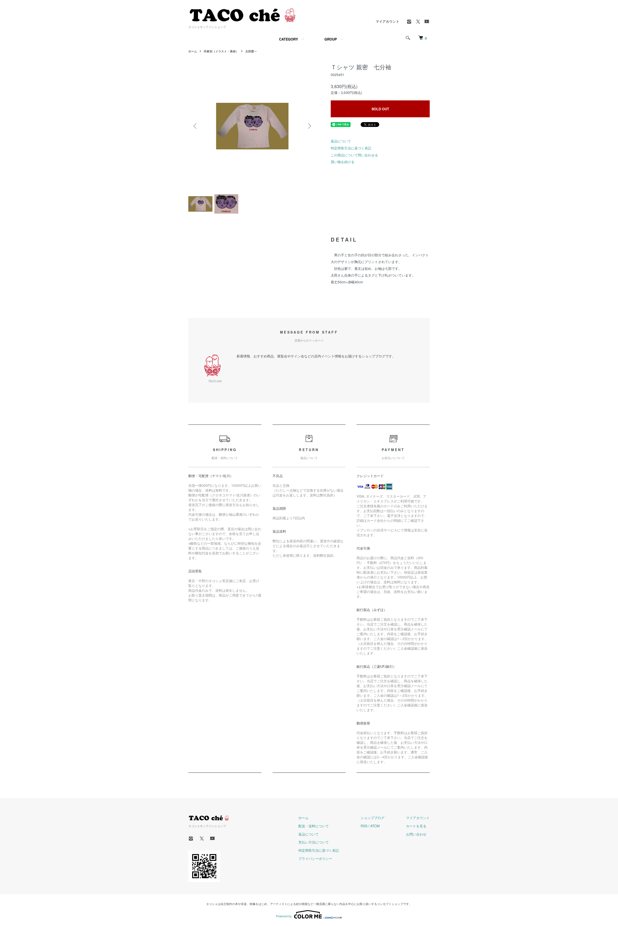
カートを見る (416, 825)
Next (309, 126)
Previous (195, 126)
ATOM (375, 825)
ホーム (192, 51)
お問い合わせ (416, 834)
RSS (364, 825)
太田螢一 (251, 51)
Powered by (284, 916)
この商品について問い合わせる (354, 155)
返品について (341, 141)
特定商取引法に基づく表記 (351, 148)
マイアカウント (387, 21)
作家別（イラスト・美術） (221, 51)
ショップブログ (372, 817)
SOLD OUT (380, 108)
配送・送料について (313, 825)
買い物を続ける (342, 161)
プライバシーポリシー (315, 858)
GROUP (330, 39)
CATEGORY (288, 39)
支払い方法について (313, 842)
